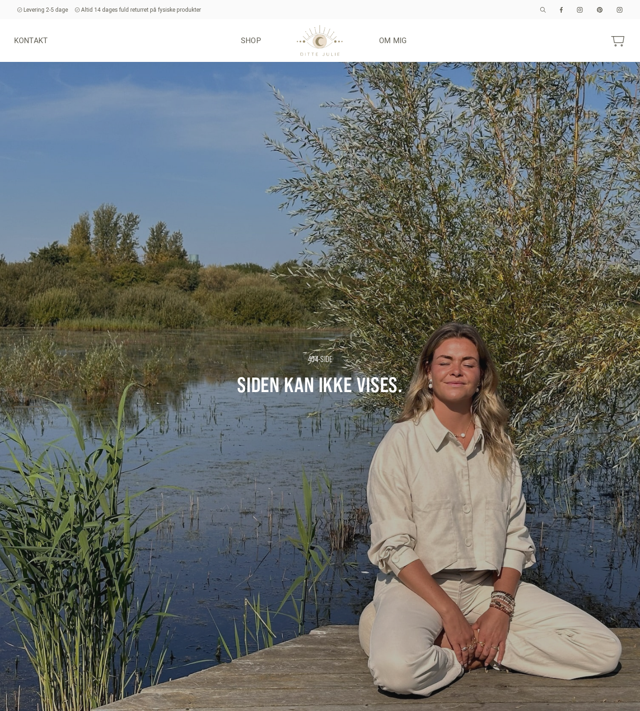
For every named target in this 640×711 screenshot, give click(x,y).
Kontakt (31, 40)
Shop (251, 40)
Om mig (393, 40)
